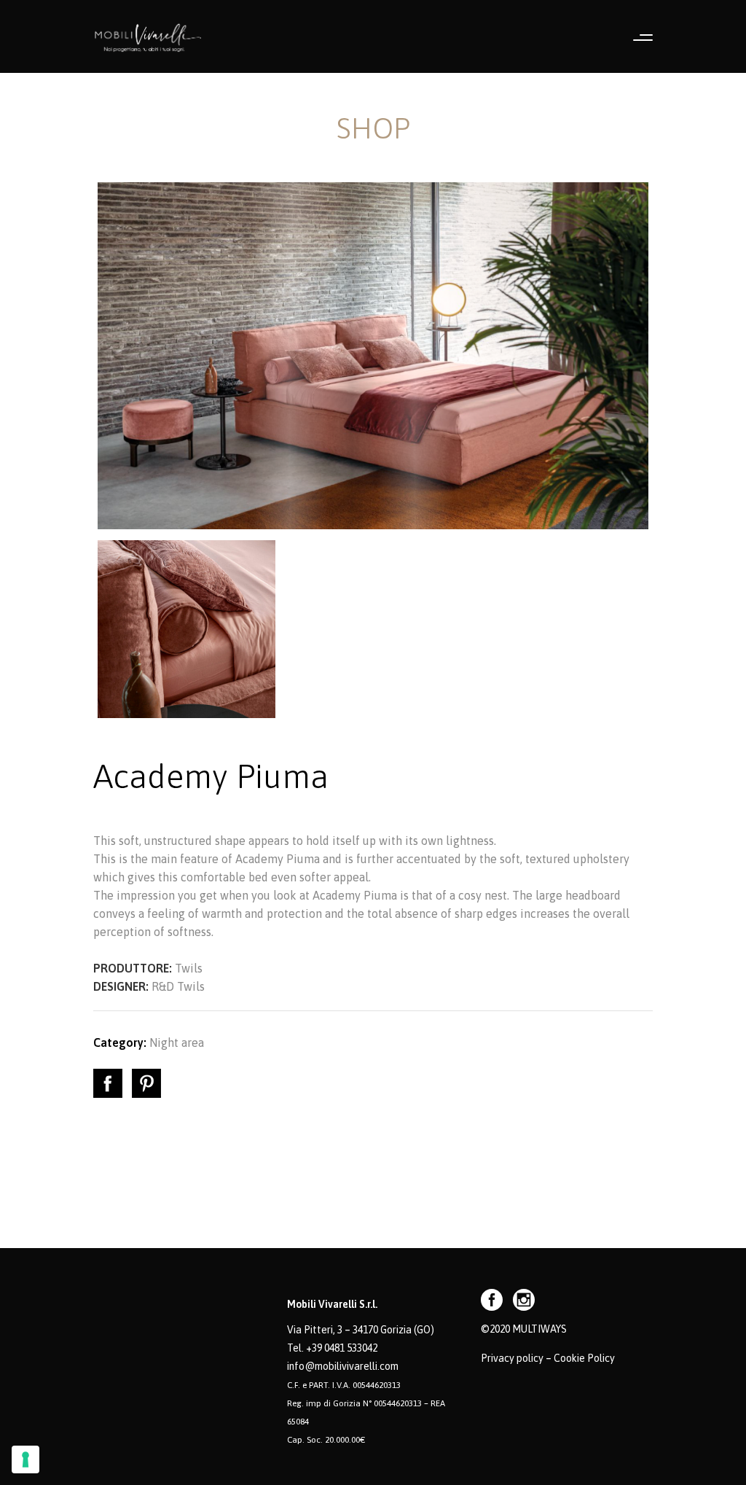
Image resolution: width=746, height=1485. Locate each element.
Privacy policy (512, 1358)
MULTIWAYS (539, 1329)
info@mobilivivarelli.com (342, 1366)
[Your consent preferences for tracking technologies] (25, 1459)
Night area (176, 1042)
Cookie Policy (584, 1358)
